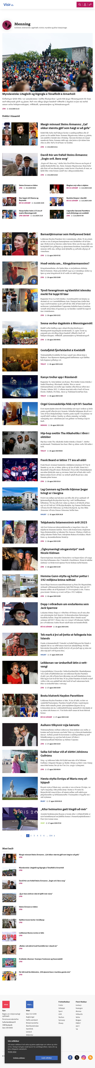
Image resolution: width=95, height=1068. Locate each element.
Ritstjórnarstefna (32, 1023)
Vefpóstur (29, 1035)
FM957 (78, 1023)
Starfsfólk (29, 1029)
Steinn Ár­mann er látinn (28, 185)
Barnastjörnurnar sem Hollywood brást (66, 234)
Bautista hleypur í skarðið (76, 198)
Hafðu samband (32, 1020)
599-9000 (9, 1028)
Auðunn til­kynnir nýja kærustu (60, 725)
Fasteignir (79, 1008)
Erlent (43, 801)
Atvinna (78, 1011)
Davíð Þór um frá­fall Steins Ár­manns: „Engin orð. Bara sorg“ (42, 881)
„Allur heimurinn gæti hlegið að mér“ (64, 809)
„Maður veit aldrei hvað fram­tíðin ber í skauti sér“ (38, 946)
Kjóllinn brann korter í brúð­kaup (31, 920)
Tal (77, 1029)
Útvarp (61, 1023)
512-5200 (33, 1014)
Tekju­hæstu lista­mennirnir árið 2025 (64, 522)
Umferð (29, 1032)
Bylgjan (78, 1020)
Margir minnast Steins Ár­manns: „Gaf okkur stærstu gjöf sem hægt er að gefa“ (49, 855)
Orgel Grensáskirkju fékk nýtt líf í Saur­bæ (66, 404)
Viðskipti (62, 1008)
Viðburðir (79, 1014)
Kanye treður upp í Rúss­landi (59, 377)
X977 (78, 1026)
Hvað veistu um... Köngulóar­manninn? (65, 263)
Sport (43, 823)
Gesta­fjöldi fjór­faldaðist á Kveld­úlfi (63, 350)
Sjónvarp (62, 1020)
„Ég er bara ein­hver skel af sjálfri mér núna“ (36, 894)
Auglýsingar (30, 1017)
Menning (44, 425)
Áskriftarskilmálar (32, 1026)
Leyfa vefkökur (46, 1058)
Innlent (43, 514)
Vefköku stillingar (19, 1058)
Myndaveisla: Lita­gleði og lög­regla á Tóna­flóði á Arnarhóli (38, 94)
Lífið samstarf (24, 215)
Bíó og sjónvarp (72, 188)
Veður (78, 1017)
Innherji (78, 1005)
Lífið (4, 109)
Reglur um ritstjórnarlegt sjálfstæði (11, 1015)
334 (50, 836)
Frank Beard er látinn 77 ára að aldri (63, 460)
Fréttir (61, 1005)
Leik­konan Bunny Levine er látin (31, 933)
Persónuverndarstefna (10, 1019)
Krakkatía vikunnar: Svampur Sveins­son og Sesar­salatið (40, 959)
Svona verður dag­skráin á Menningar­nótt (66, 323)
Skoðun (61, 1017)
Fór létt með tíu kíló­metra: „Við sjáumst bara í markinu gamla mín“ (45, 972)
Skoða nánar (12, 1052)
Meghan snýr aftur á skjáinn (77, 185)
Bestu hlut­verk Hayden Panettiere (62, 696)
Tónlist (43, 364)
